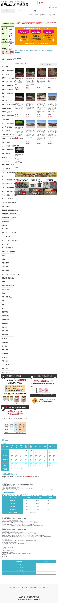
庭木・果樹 (5, 229)
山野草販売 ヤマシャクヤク (8, 81)
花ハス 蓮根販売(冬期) (8, 187)
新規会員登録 (34, 14)
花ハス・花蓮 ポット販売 (8, 191)
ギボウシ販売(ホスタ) (8, 115)
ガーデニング (6, 161)
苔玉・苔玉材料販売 (7, 247)
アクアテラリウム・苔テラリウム (8, 274)
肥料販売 (4, 281)
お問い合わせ (46, 587)
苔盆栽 (4, 255)
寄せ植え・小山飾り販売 (8, 251)
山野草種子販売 (6, 153)
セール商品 (5, 368)
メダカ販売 (5, 266)
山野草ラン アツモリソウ (8, 100)
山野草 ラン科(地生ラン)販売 (8, 89)
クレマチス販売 (6, 168)
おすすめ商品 (5, 315)
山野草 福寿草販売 (7, 85)
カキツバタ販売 (6, 206)
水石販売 (4, 293)
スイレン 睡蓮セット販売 (8, 202)
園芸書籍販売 (5, 263)
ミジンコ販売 (5, 270)
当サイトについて (13, 587)
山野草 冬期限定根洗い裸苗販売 (8, 149)
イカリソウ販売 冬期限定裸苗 (8, 146)
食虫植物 (4, 176)
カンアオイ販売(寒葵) (8, 123)
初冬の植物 (5, 353)
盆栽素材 (4, 225)
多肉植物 (4, 157)
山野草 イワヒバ (7, 112)
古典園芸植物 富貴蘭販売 (8, 214)
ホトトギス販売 (6, 130)
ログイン (54, 14)
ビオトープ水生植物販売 (8, 172)
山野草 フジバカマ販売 (8, 104)
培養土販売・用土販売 (8, 285)
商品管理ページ (6, 372)
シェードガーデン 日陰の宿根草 (8, 183)
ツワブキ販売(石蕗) (7, 127)
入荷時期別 (5, 361)
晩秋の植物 (5, 349)
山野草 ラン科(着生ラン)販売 (8, 93)
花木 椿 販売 (6, 236)
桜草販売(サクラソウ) (8, 134)
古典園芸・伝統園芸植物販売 (8, 210)
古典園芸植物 (5, 221)
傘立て (4, 308)
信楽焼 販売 (5, 289)
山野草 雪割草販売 (7, 108)
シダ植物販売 (5, 119)
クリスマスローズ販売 (8, 164)
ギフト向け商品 (6, 74)
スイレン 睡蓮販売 (7, 198)
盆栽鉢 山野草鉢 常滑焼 (41, 50)
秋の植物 (4, 346)
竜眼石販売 (5, 312)
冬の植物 (4, 357)
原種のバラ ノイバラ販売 (8, 232)
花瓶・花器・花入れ (7, 297)
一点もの (4, 63)
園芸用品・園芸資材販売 (8, 278)
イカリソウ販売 (6, 142)
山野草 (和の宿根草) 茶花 (8, 70)
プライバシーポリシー (23, 587)
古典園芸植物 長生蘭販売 (8, 217)
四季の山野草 (5, 319)
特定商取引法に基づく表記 (35, 587)
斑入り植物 (5, 66)
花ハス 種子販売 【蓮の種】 (8, 180)
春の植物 (4, 327)
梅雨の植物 (5, 334)
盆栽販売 (4, 259)
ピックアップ (5, 364)
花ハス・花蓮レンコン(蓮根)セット (8, 195)
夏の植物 (4, 338)
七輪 (3, 304)
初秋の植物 (5, 342)
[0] (39, 3)
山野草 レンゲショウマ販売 (8, 78)
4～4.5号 (17, 52)
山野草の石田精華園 (14, 5)
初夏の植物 (5, 331)
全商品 (17, 50)
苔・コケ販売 (5, 244)
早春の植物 (5, 323)
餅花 (3, 97)
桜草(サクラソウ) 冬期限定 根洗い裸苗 (8, 138)
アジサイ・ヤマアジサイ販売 (8, 240)
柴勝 (51, 50)
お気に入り (44, 14)
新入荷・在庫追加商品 (8, 59)
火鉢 (3, 300)
